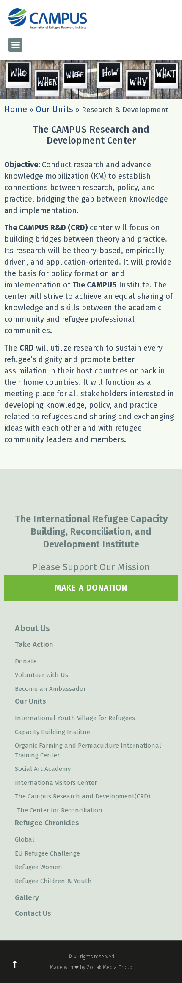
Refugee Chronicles (47, 822)
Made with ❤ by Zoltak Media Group (91, 967)
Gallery (27, 897)
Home (15, 109)
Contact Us (33, 913)
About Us (32, 628)
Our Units (54, 109)
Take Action (34, 644)
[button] (15, 45)
